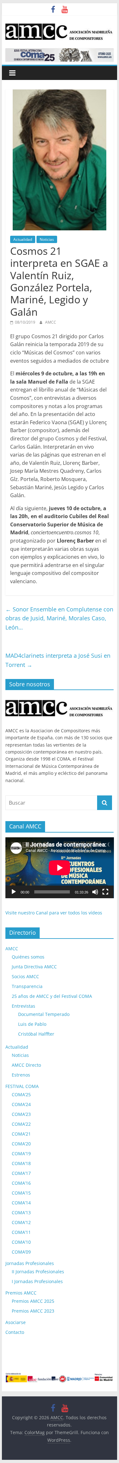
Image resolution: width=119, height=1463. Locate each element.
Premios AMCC (20, 1293)
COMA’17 (21, 1173)
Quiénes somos (28, 957)
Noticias (47, 239)
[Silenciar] (95, 892)
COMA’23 (21, 1114)
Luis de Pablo (32, 1024)
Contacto (14, 1332)
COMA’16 (21, 1183)
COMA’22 (21, 1124)
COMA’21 (21, 1134)
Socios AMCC (25, 976)
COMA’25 (21, 1094)
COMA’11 (21, 1232)
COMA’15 (21, 1193)
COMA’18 (21, 1163)
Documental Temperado (43, 1014)
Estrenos (21, 1075)
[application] (59, 867)
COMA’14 (21, 1203)
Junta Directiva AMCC (34, 967)
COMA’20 (21, 1144)
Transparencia (27, 986)
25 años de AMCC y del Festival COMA (52, 996)
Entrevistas (23, 1006)
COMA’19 (21, 1153)
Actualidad (22, 239)
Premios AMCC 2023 (33, 1311)
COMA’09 (21, 1252)
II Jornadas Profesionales (38, 1272)
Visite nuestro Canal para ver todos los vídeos (53, 913)
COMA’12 (21, 1222)
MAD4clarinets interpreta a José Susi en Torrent (57, 660)
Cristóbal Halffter (36, 1034)
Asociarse (15, 1322)
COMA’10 (21, 1242)
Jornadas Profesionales (29, 1263)
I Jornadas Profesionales (37, 1281)
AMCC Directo (26, 1065)
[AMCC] (59, 698)
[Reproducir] (13, 892)
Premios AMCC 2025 (33, 1301)
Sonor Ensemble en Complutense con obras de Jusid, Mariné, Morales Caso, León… (59, 618)
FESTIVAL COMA (22, 1086)
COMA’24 (21, 1104)
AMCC (50, 322)
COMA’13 (21, 1212)
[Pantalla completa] (105, 892)
